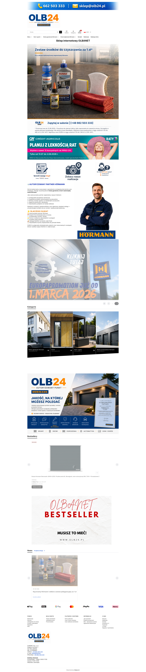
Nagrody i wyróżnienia (108, 627)
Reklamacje (30, 618)
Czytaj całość (37, 597)
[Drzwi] (61, 334)
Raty (28, 626)
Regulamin (30, 624)
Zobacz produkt (37, 487)
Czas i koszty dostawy (70, 620)
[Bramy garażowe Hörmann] (38, 334)
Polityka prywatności (89, 620)
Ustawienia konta (50, 620)
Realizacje (104, 620)
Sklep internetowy (72, 670)
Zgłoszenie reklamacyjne (90, 623)
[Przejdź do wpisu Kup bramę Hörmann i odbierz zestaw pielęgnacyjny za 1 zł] (55, 571)
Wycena (29, 620)
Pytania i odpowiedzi (32, 623)
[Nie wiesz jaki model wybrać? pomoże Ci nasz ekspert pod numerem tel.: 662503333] (104, 169)
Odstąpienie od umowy (33, 621)
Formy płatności (69, 618)
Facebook (104, 624)
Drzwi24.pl (105, 623)
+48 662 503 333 (37, 652)
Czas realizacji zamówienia (71, 621)
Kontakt (104, 621)
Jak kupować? (87, 618)
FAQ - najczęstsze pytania (90, 621)
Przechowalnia (49, 621)
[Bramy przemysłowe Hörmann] (107, 334)
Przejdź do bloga (38, 550)
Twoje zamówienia (50, 618)
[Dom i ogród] (84, 334)
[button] (60, 32)
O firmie (104, 626)
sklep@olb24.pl (36, 653)
